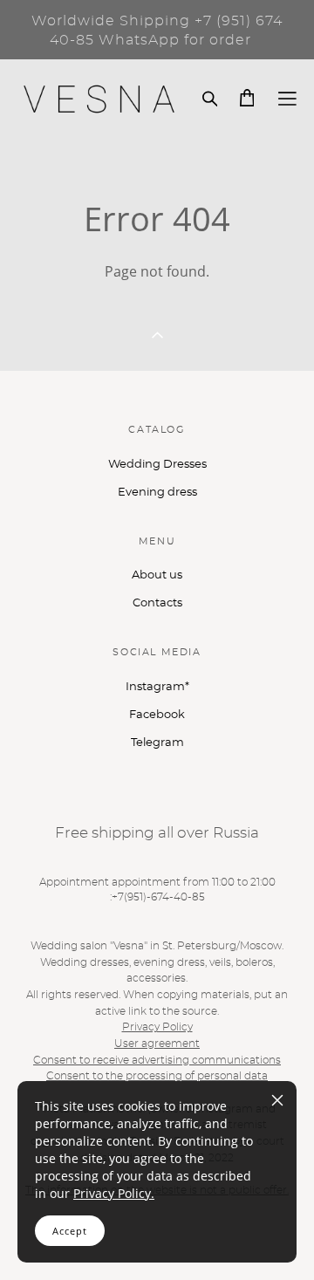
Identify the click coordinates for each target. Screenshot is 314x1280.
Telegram (157, 743)
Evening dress (157, 492)
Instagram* (157, 687)
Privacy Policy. (113, 1193)
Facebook (157, 715)
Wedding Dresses (157, 464)
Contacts (157, 603)
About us (157, 575)
